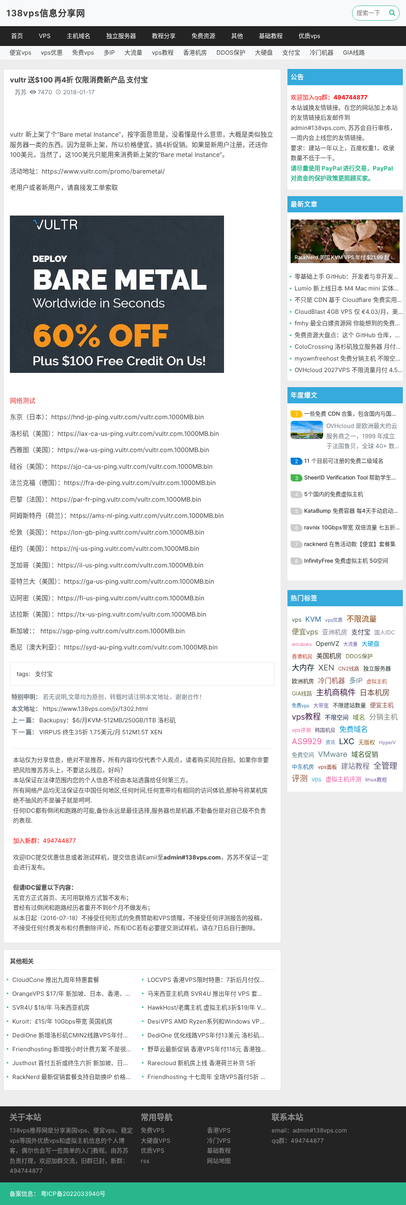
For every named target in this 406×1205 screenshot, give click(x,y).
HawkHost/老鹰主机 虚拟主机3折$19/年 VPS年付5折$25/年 (206, 1007)
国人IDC (384, 632)
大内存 (303, 667)
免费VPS (153, 1130)
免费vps (83, 52)
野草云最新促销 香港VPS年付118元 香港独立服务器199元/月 (206, 1049)
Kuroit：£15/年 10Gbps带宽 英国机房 (62, 1021)
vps (296, 619)
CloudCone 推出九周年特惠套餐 (55, 979)
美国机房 (329, 656)
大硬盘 (264, 52)
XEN (326, 667)
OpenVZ (327, 643)
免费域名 (353, 729)
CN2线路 (348, 668)
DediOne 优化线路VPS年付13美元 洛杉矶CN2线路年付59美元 (206, 1035)
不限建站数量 (349, 705)
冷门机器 (321, 52)
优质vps (309, 36)
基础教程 (271, 36)
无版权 (366, 742)
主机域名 (78, 36)
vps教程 (163, 52)
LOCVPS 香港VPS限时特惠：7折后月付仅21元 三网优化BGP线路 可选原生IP (206, 979)
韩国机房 (325, 730)
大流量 (133, 52)
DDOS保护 (230, 52)
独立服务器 (121, 36)
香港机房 (195, 52)
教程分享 (164, 36)
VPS (45, 36)
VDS (317, 780)
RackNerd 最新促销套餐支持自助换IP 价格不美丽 (71, 1077)
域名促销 (364, 754)
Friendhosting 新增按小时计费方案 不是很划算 (71, 1049)
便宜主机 (382, 705)
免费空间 (303, 754)
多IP (109, 52)
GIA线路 (354, 52)
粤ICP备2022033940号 (72, 1193)
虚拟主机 (376, 681)
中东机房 (303, 766)
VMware (332, 754)
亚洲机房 (334, 632)
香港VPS (219, 1130)
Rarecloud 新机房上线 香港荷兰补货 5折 (201, 1063)
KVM (313, 619)
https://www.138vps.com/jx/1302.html (95, 708)
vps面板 (327, 767)
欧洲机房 (303, 681)
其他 (237, 36)
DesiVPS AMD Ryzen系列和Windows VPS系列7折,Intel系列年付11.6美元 (206, 1021)
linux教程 (376, 779)
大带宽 (321, 705)
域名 (358, 717)
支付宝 (291, 52)
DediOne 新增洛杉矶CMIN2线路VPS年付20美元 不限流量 (71, 1035)
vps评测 (301, 730)
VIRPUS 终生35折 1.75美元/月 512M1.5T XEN (100, 732)
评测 (300, 778)
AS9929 (307, 741)
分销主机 (383, 717)
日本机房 (375, 692)
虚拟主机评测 (343, 779)
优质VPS (153, 1150)
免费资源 (203, 36)
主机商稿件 (336, 692)
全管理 (385, 766)
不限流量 (362, 619)
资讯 (330, 742)
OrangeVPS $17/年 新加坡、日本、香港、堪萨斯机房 (71, 993)
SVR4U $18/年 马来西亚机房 (51, 1007)
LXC (346, 741)
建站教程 (355, 766)
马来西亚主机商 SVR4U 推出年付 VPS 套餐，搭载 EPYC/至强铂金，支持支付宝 (206, 993)
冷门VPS (219, 1140)
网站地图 (219, 1161)
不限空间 (337, 717)
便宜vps (20, 52)
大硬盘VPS (155, 1140)
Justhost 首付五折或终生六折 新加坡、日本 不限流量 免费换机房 (71, 1063)
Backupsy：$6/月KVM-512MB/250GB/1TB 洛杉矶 (107, 720)
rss (145, 1161)
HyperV (387, 742)
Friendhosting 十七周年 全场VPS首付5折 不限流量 (206, 1077)
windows (302, 644)
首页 (17, 36)
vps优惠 (52, 52)
